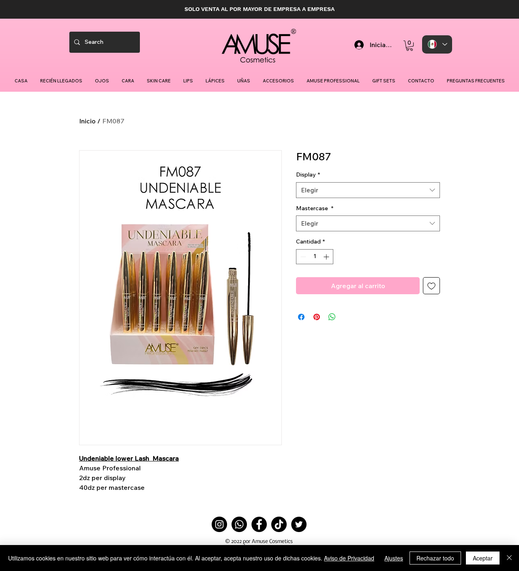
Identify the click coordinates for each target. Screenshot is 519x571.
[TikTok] (279, 524)
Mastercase (314, 208)
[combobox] (368, 190)
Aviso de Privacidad (349, 558)
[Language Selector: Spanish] (437, 44)
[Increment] (327, 257)
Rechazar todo (435, 558)
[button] (409, 46)
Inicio (87, 121)
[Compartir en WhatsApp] (332, 317)
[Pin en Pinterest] (317, 317)
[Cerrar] (509, 558)
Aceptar (483, 558)
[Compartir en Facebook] (301, 317)
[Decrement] (302, 257)
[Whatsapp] (239, 524)
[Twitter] (299, 524)
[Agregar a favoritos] (431, 285)
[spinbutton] (314, 257)
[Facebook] (259, 524)
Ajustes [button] (393, 558)
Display (308, 174)
